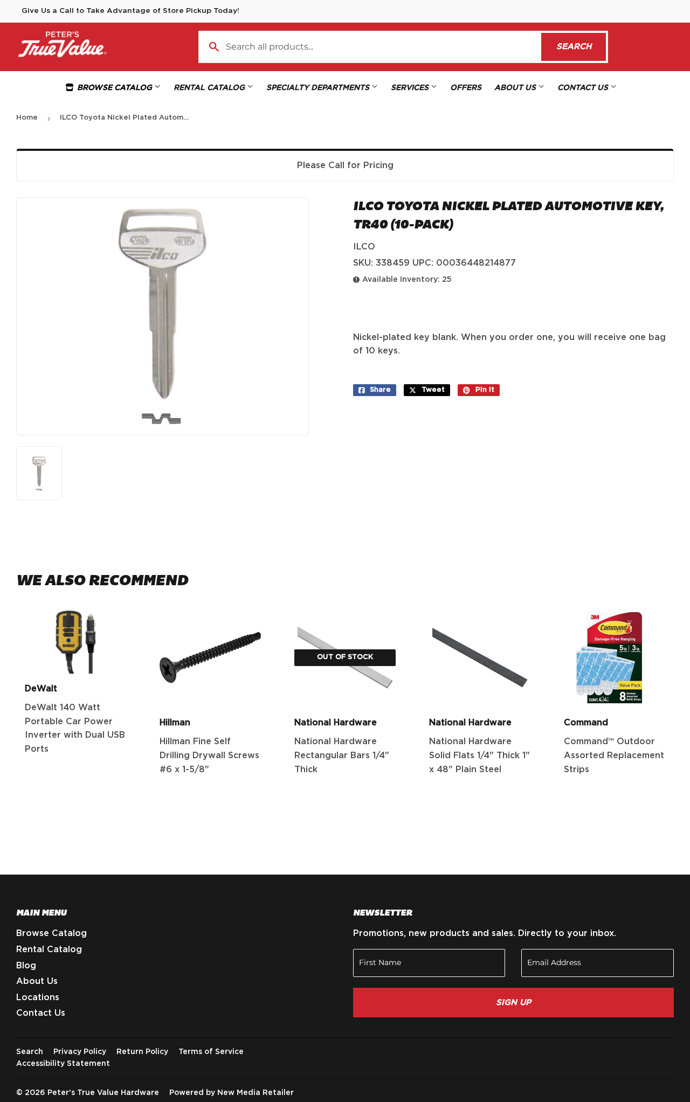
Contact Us (583, 88)
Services (411, 88)
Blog (26, 965)
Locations (37, 997)
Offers (465, 88)
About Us (516, 88)
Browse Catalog (114, 88)
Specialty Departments (318, 88)
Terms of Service (211, 1052)
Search (581, 47)
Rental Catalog (210, 88)
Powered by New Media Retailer (231, 1093)
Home (27, 117)
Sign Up (513, 1003)
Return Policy (142, 1052)
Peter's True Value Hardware (103, 1093)
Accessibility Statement (63, 1064)
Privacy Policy (79, 1052)
